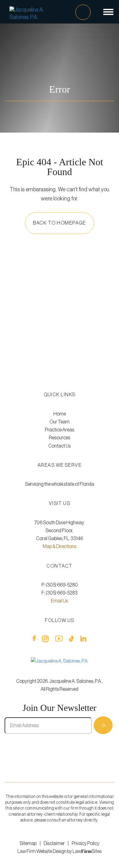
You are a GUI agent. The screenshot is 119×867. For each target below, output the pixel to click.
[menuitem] (59, 414)
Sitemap (28, 843)
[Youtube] (59, 640)
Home (59, 414)
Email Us (59, 600)
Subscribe (103, 725)
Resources (59, 437)
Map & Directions (59, 546)
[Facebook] (34, 640)
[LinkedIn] (83, 640)
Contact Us (59, 446)
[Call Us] (83, 12)
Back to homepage (59, 223)
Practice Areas (59, 429)
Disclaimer (54, 843)
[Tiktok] (71, 640)
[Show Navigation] (108, 12)
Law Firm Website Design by (44, 851)
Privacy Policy (85, 843)
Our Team (59, 421)
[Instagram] (45, 640)
